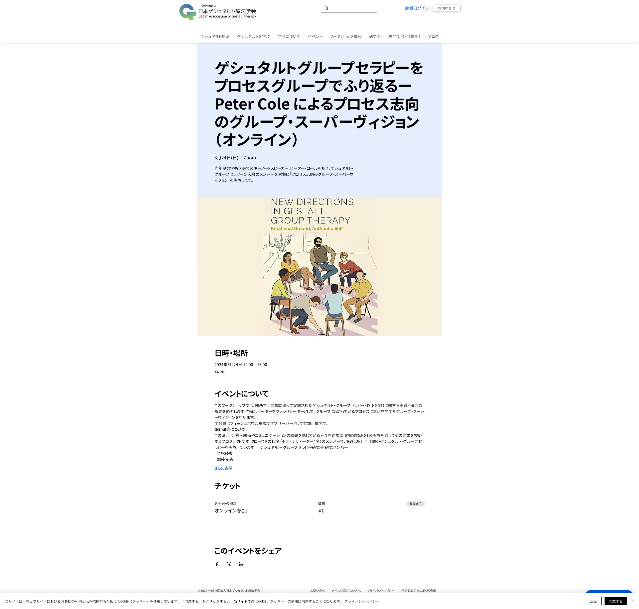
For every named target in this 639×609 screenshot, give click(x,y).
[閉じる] (633, 601)
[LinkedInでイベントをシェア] (241, 564)
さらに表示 (223, 468)
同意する (616, 601)
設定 (593, 601)
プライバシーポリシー (361, 601)
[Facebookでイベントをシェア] (216, 564)
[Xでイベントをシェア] (229, 564)
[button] (215, 36)
